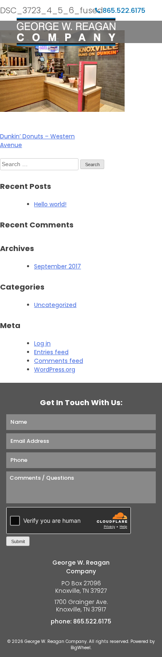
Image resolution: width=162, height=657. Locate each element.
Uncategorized (55, 305)
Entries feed (51, 352)
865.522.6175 (124, 10)
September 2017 (57, 266)
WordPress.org (54, 369)
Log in (42, 343)
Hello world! (50, 204)
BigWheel (81, 648)
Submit (18, 541)
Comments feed (58, 361)
